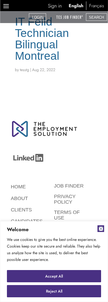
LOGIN (37, 17)
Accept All (54, 276)
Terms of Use (67, 215)
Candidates (27, 221)
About (19, 198)
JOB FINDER (69, 186)
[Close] (100, 228)
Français (96, 6)
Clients (21, 210)
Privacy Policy (65, 199)
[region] (54, 261)
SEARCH (96, 17)
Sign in (55, 5)
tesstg (24, 70)
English (76, 6)
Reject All (54, 291)
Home (18, 186)
